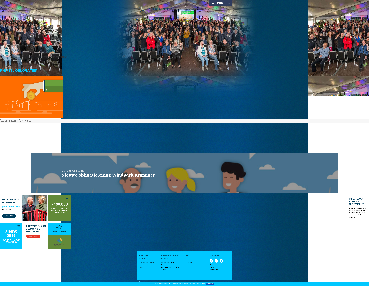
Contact (212, 267)
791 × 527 (26, 120)
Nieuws (212, 265)
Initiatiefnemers (144, 265)
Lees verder (9, 216)
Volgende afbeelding (51, 57)
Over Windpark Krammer (147, 262)
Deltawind (188, 262)
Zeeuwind (188, 265)
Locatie (141, 267)
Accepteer (210, 283)
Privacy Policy (214, 269)
